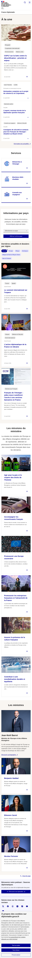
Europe (11, 251)
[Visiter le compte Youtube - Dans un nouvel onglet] (27, 906)
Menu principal (29, 2)
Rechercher (25, 2)
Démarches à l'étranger (17, 163)
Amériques (25, 251)
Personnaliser (16, 955)
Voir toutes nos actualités (21, 143)
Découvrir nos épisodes (16, 891)
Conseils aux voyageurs (17, 193)
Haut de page (26, 876)
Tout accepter (16, 945)
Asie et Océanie (6, 258)
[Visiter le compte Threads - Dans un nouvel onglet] (12, 906)
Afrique (17, 251)
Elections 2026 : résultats (18, 178)
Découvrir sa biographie (8, 754)
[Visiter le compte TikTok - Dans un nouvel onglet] (22, 906)
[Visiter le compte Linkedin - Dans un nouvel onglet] (3, 911)
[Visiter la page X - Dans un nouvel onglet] (3, 906)
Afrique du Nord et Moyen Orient (11, 254)
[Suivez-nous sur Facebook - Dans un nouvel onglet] (8, 906)
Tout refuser (16, 950)
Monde (4, 251)
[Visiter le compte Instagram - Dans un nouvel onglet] (17, 906)
